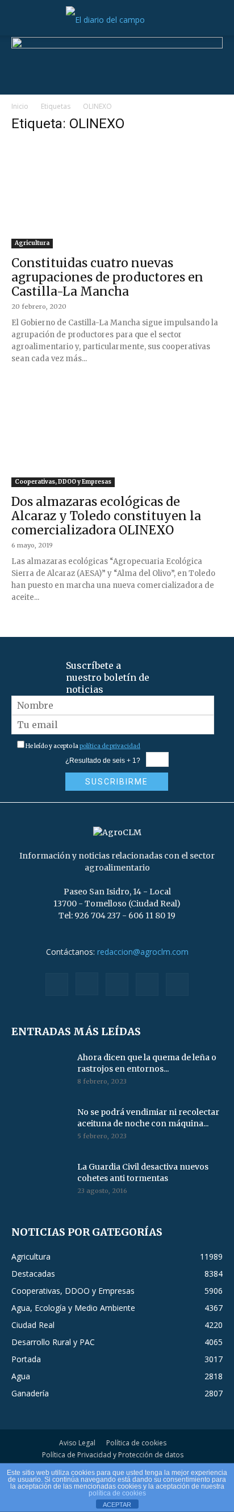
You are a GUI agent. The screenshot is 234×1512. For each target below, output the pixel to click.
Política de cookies (136, 1443)
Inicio (19, 106)
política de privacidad (110, 746)
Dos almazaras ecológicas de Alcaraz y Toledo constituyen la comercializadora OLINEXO (106, 516)
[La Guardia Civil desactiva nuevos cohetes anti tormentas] (39, 1181)
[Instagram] (87, 983)
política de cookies (117, 1493)
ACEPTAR (117, 1504)
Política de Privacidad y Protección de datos (112, 1455)
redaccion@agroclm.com (143, 951)
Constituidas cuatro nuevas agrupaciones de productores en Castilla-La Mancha (107, 277)
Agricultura (32, 243)
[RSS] (117, 984)
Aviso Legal (77, 1443)
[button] (19, 20)
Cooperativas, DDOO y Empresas (63, 481)
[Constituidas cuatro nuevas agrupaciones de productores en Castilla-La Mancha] (117, 196)
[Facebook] (56, 984)
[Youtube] (177, 984)
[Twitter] (147, 984)
